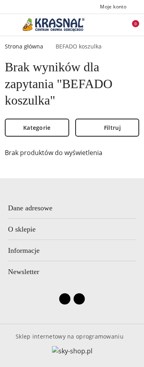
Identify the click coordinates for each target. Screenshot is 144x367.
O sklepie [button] (22, 229)
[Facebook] (64, 298)
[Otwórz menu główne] (9, 24)
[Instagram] (79, 298)
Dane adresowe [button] (30, 208)
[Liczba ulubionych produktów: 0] (117, 24)
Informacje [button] (24, 250)
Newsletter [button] (23, 272)
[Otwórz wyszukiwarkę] (104, 24)
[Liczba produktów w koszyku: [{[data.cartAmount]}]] (130, 24)
